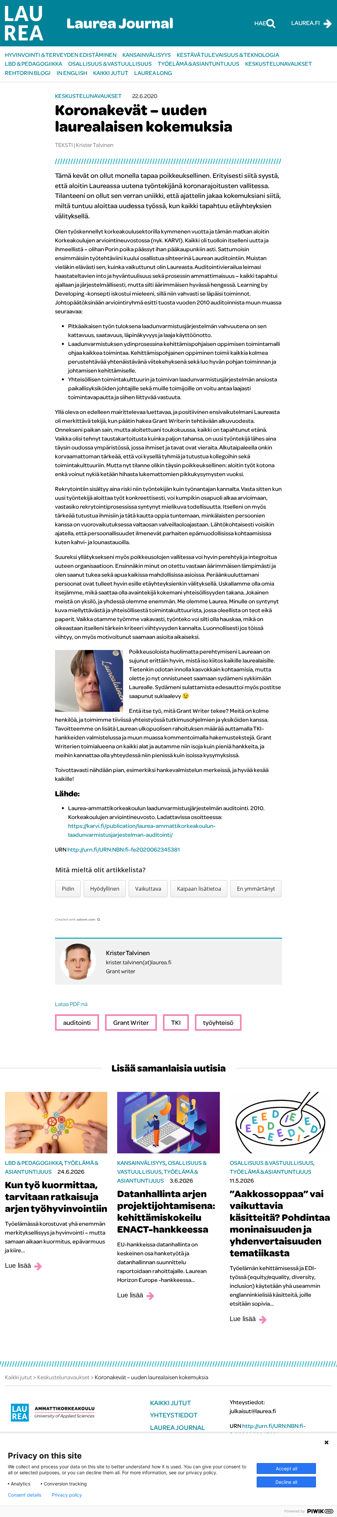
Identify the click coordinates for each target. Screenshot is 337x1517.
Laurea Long (153, 73)
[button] (68, 888)
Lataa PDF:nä (71, 1004)
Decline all (286, 1482)
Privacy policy (67, 1495)
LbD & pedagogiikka (33, 64)
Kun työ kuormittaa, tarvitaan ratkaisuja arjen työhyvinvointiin (56, 1196)
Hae (260, 23)
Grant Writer (131, 1022)
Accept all (286, 1468)
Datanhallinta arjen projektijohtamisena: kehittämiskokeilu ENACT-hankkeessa (166, 1211)
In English (72, 73)
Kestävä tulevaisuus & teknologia (228, 55)
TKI (176, 1022)
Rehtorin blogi (28, 73)
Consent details (24, 1495)
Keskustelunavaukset (278, 64)
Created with (75, 919)
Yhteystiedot (173, 1415)
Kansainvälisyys (146, 55)
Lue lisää (18, 1265)
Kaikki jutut (110, 73)
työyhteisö (218, 1022)
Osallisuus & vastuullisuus (110, 64)
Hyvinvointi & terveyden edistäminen (61, 55)
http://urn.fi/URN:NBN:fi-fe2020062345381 (123, 849)
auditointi (77, 1022)
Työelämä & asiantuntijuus (198, 64)
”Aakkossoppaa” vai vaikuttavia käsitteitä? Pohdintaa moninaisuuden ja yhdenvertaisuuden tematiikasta (280, 1223)
